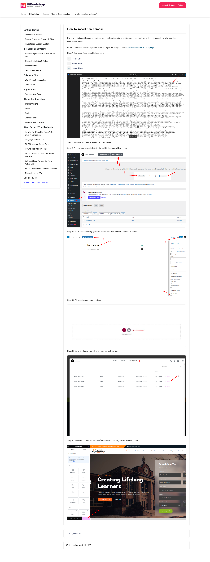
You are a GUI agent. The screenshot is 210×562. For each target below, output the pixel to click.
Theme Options (31, 104)
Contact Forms (31, 118)
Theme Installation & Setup (36, 61)
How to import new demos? (36, 182)
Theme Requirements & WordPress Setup (40, 55)
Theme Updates (32, 66)
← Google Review (74, 533)
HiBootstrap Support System (37, 44)
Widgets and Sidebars (34, 122)
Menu (27, 108)
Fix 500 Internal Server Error (37, 144)
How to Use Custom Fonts (36, 149)
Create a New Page (33, 94)
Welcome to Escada (33, 35)
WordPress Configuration (35, 80)
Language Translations (34, 139)
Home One (76, 59)
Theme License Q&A (33, 173)
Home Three (77, 68)
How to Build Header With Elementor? (41, 168)
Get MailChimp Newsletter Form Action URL (38, 162)
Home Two (77, 63)
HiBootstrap (34, 14)
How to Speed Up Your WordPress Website (39, 155)
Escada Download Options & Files (39, 39)
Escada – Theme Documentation (56, 14)
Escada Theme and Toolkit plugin (140, 47)
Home (23, 14)
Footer (28, 113)
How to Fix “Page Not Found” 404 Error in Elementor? (39, 133)
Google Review (30, 178)
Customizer (30, 84)
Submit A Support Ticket (172, 5)
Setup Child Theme (33, 70)
